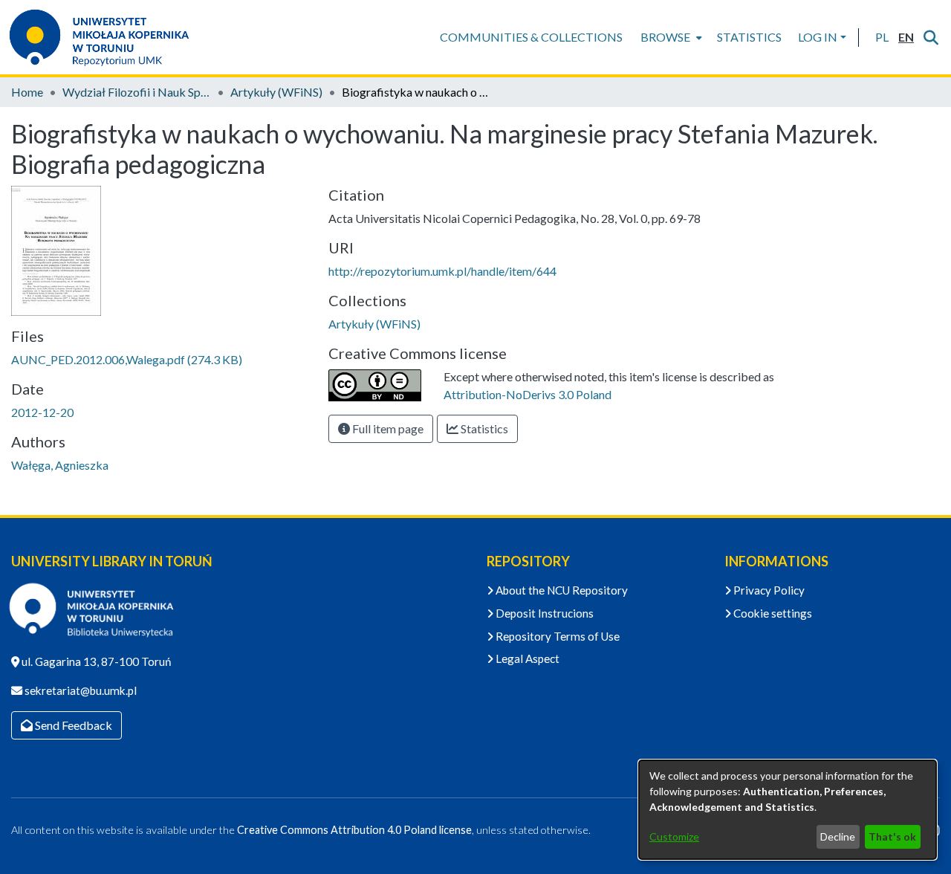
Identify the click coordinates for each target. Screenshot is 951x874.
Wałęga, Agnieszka (59, 465)
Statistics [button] (483, 428)
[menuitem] (669, 37)
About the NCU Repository (560, 590)
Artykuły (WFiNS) (276, 92)
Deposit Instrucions (543, 613)
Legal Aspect (526, 658)
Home (27, 92)
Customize (674, 836)
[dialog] (787, 809)
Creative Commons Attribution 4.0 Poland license (354, 829)
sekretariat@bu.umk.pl (79, 690)
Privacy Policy (768, 590)
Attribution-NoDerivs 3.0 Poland (527, 394)
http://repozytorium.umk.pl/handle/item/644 (442, 271)
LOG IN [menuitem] (817, 37)
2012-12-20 (42, 412)
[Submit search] (930, 37)
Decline (837, 836)
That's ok (892, 836)
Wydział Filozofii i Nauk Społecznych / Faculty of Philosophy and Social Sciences (136, 92)
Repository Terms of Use (556, 636)
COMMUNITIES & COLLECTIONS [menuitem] (531, 37)
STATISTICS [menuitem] (749, 37)
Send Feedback (72, 725)
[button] (881, 37)
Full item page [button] (386, 428)
